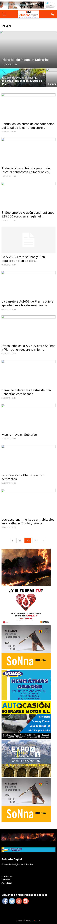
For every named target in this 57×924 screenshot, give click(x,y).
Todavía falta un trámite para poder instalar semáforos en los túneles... (26, 170)
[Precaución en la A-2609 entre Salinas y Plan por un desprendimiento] (28, 328)
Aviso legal (7, 883)
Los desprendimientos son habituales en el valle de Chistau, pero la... (28, 521)
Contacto (6, 879)
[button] (52, 14)
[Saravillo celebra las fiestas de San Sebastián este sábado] (28, 373)
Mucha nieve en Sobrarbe (19, 434)
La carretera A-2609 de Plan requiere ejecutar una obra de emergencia (27, 303)
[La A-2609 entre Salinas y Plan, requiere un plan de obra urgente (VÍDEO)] (28, 240)
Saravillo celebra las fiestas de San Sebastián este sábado (26, 392)
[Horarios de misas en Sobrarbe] (28, 49)
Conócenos (7, 876)
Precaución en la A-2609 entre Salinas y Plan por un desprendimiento (28, 347)
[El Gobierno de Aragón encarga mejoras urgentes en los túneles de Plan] (23, 79)
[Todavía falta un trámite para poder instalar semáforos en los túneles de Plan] (28, 151)
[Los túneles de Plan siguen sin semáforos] (28, 458)
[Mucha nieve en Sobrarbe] (28, 417)
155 (19, 540)
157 (36, 540)
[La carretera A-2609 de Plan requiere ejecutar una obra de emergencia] (28, 284)
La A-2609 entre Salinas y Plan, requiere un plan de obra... (23, 259)
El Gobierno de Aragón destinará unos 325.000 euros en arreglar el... (28, 214)
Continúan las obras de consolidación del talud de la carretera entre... (28, 126)
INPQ (34, 920)
